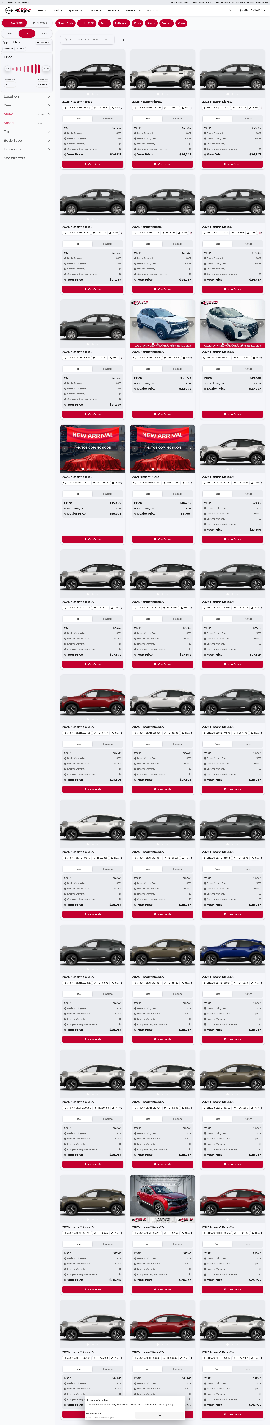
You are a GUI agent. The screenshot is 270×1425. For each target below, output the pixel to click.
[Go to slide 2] (93, 94)
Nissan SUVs (65, 23)
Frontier (166, 23)
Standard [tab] (17, 22)
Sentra (151, 23)
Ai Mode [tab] (42, 22)
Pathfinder (121, 23)
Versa (181, 23)
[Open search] (229, 10)
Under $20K (87, 23)
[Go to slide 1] (88, 94)
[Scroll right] (121, 107)
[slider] (7, 68)
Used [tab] (44, 33)
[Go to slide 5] (173, 344)
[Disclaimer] (65, 133)
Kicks (137, 23)
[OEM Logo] (9, 10)
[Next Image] (121, 74)
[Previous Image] (65, 74)
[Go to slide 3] (98, 94)
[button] (65, 73)
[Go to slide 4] (168, 344)
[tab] (77, 119)
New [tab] (10, 33)
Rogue (104, 23)
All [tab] (26, 33)
